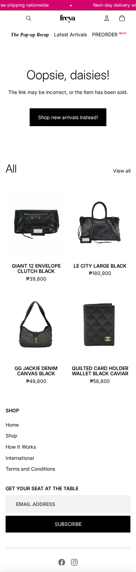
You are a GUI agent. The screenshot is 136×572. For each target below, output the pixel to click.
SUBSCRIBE (68, 524)
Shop (11, 436)
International (20, 458)
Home (12, 425)
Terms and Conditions (30, 469)
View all (121, 171)
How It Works (21, 447)
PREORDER (109, 34)
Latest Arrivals (70, 34)
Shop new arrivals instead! (68, 117)
